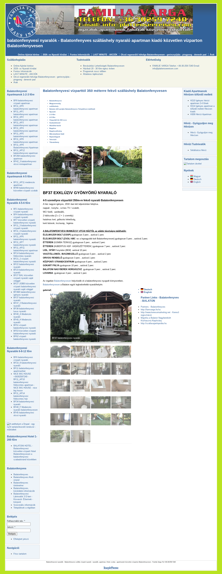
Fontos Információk (80, 54)
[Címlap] (23, 21)
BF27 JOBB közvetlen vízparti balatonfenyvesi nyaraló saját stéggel (24, 286)
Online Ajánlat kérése (28, 54)
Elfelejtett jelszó (21, 539)
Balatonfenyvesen (62, 281)
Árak (212, 54)
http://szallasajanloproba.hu (154, 323)
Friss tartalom (19, 554)
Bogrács (52, 128)
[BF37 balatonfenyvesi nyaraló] (91, 341)
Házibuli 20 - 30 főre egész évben (99, 68)
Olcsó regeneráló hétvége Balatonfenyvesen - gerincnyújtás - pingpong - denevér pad (163, 54)
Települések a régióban (24, 507)
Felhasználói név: (16, 521)
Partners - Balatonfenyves (153, 307)
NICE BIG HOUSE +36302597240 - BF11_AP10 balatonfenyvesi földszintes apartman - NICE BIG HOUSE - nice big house (25, 382)
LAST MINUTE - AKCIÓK (105, 54)
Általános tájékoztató (93, 74)
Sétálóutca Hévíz (198, 150)
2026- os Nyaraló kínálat (55, 54)
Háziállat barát (55, 125)
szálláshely (54, 106)
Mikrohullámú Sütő (56, 134)
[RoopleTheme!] (111, 569)
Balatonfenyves (20, 474)
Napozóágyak (54, 137)
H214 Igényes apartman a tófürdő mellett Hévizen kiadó (202, 109)
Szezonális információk (24, 505)
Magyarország (55, 103)
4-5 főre (52, 117)
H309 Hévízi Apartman (200, 114)
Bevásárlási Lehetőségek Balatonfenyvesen (103, 66)
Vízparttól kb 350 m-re (58, 120)
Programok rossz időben (94, 71)
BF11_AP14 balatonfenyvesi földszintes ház (20, 396)
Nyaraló (52, 112)
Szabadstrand (54, 123)
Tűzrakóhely (54, 142)
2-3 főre (52, 114)
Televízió (52, 139)
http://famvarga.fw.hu (151, 309)
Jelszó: (11, 527)
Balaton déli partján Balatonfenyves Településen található (72, 109)
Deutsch (147, 289)
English (147, 292)
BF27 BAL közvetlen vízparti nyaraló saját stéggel (23, 278)
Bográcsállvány (55, 131)
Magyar (197, 176)
